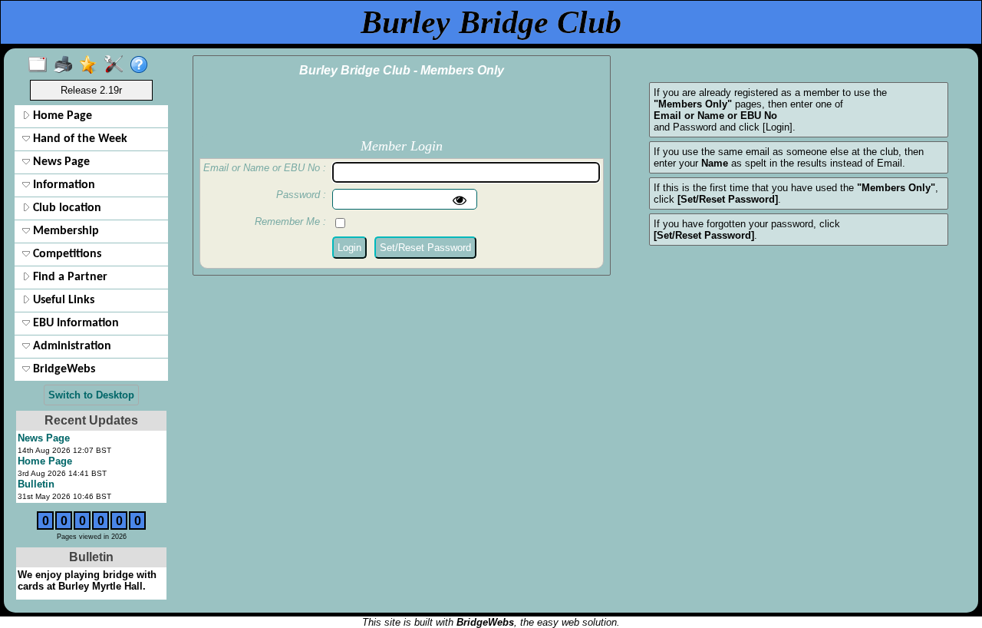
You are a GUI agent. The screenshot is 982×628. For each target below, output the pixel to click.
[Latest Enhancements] (91, 65)
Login (349, 247)
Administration (70, 346)
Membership (64, 231)
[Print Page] (66, 65)
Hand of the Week (78, 139)
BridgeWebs (62, 369)
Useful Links (62, 300)
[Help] (142, 65)
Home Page (61, 116)
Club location (65, 208)
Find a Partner (68, 277)
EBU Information (74, 323)
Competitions (65, 254)
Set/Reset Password (425, 247)
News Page (60, 162)
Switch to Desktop (91, 395)
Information (62, 185)
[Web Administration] (117, 65)
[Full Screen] (41, 65)
